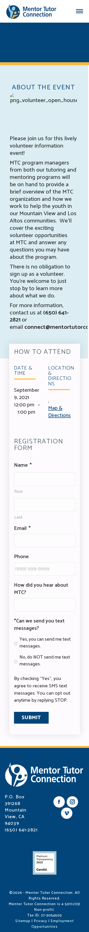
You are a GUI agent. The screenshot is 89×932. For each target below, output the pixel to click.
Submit (31, 717)
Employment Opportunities (52, 924)
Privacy (40, 921)
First (18, 491)
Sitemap (22, 921)
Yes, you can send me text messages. (45, 643)
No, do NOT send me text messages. (44, 661)
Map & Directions (59, 412)
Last (18, 517)
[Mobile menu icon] (79, 11)
